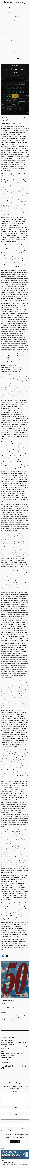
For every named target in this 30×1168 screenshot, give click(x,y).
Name (15, 1107)
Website (15, 1121)
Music (20, 65)
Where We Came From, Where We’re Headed (14, 1046)
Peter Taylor (15, 72)
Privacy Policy (8, 1163)
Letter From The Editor (7, 1044)
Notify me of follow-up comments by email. (16, 1134)
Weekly (21, 2)
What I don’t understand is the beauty (11, 1053)
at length (17, 270)
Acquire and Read (6, 1059)
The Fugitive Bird (5, 1049)
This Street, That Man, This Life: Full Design (13, 1042)
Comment (15, 1091)
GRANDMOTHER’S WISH (8, 1055)
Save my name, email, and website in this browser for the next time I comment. (16, 1130)
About (4, 1161)
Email (15, 1114)
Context (3, 1003)
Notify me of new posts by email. (16, 1137)
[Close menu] (9, 8)
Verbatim (3, 1012)
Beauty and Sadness (6, 1040)
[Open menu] (5, 34)
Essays (16, 65)
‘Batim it (15, 1032)
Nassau (9, 2)
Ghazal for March (6, 1057)
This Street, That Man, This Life (13, 1067)
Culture (10, 65)
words (16, 891)
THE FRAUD (4, 1051)
